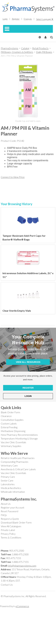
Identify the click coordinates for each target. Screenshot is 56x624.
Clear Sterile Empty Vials (16, 310)
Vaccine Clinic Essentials (13, 442)
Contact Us (7, 584)
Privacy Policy (8, 533)
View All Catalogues (11, 526)
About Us (6, 503)
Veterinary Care (9, 465)
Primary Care (8, 476)
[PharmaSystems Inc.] (28, 7)
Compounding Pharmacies (14, 461)
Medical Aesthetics (11, 487)
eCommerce (22, 606)
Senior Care (7, 480)
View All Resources (28, 362)
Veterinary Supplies (11, 445)
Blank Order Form (10, 412)
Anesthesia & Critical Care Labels (18, 469)
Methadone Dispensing (13, 430)
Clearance (6, 415)
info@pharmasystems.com (22, 565)
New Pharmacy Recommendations (19, 434)
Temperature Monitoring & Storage (19, 438)
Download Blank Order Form (16, 522)
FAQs (4, 514)
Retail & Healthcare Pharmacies (18, 457)
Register (28, 388)
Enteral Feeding (9, 427)
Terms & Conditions (11, 537)
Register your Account (12, 507)
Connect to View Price (13, 176)
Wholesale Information (13, 491)
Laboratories (8, 484)
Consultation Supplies (12, 419)
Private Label (8, 529)
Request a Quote (10, 518)
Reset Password (9, 511)
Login (28, 396)
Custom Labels (9, 423)
